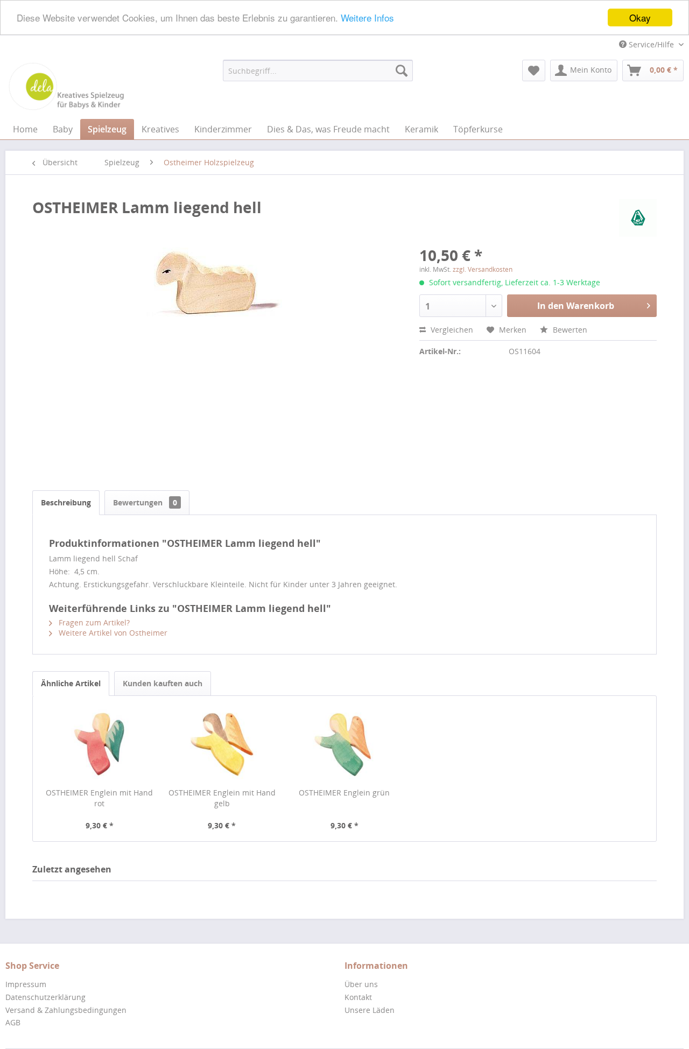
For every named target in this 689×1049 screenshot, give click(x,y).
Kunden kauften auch (162, 683)
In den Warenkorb (575, 306)
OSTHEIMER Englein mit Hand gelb (222, 797)
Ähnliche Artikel (71, 683)
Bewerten (569, 330)
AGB (12, 1022)
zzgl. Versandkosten (482, 269)
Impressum (25, 984)
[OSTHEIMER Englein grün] (344, 744)
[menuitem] (318, 70)
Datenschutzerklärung (45, 997)
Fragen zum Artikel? (93, 622)
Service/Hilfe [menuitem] (651, 44)
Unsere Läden (369, 1010)
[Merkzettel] (533, 70)
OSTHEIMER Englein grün (344, 792)
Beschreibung (66, 502)
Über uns (361, 984)
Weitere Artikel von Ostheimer (112, 633)
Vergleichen (450, 330)
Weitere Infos (367, 18)
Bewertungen (145, 502)
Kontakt (358, 997)
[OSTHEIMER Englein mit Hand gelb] (222, 744)
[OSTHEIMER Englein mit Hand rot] (100, 744)
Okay (640, 17)
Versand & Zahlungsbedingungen (65, 1010)
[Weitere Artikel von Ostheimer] (638, 218)
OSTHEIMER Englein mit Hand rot (99, 797)
